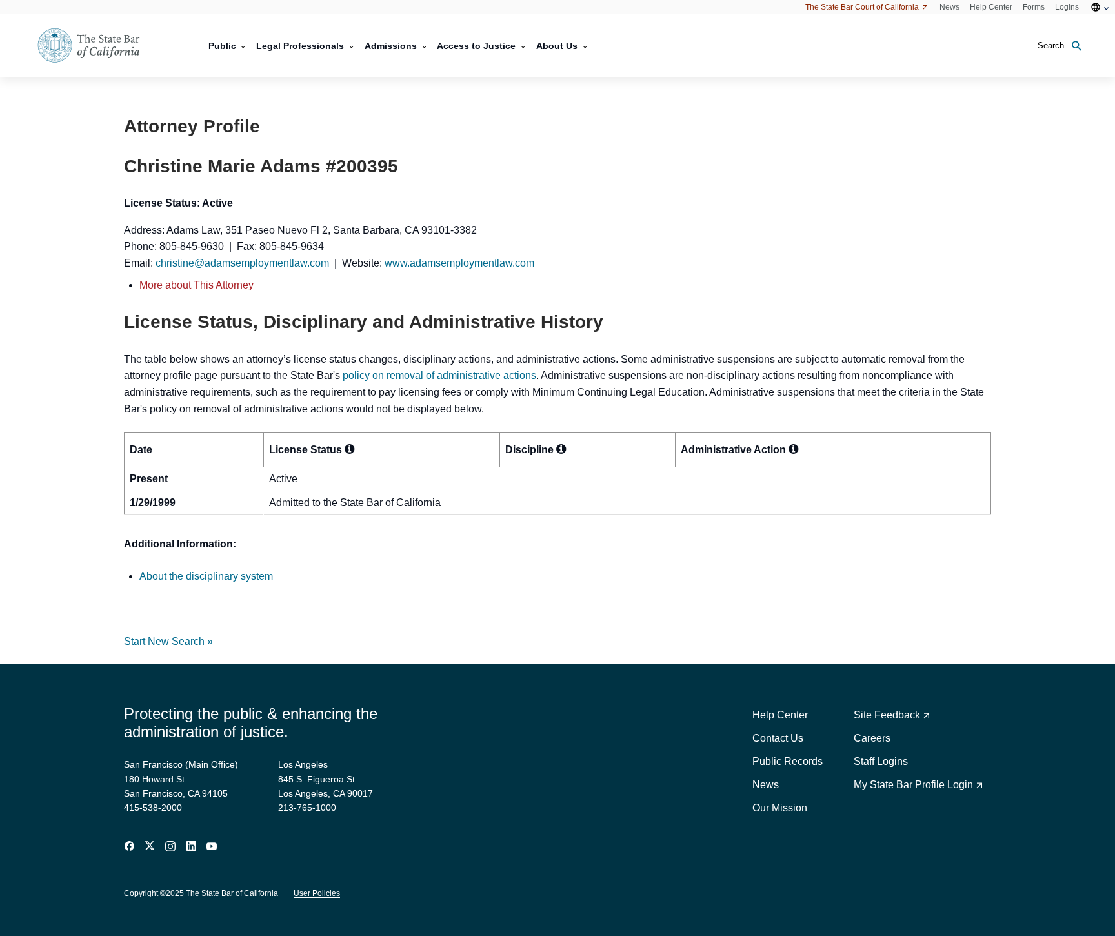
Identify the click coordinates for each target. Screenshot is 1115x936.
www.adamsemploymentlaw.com (459, 263)
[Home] (97, 45)
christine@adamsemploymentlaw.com (242, 263)
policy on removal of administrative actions (439, 375)
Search (1051, 45)
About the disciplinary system (206, 576)
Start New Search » (168, 641)
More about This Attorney (196, 285)
